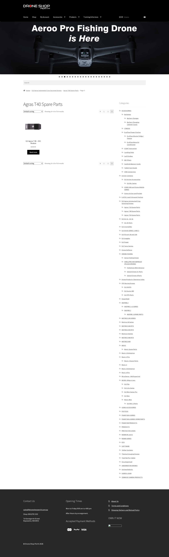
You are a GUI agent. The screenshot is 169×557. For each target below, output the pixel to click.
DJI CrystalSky (127, 227)
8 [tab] (78, 76)
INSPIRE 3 (125, 303)
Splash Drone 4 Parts (134, 276)
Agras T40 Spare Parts (71, 90)
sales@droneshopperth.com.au (35, 509)
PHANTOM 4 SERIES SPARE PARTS (133, 419)
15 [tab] (96, 76)
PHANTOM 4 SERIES (128, 415)
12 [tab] (88, 76)
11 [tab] (85, 76)
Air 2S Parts (128, 223)
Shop (34, 17)
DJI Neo (127, 396)
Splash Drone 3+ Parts (135, 272)
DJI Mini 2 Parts (132, 404)
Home (25, 17)
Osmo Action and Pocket (133, 193)
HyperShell (125, 299)
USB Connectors (130, 172)
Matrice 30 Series (128, 322)
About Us (115, 501)
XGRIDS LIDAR (126, 473)
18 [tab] (104, 76)
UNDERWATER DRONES (129, 466)
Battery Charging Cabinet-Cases (133, 123)
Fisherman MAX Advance (135, 268)
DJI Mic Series (132, 183)
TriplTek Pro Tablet (128, 458)
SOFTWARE (125, 446)
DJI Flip (126, 384)
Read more (33, 152)
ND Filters (127, 160)
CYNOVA (127, 128)
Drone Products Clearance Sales (133, 279)
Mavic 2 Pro (126, 357)
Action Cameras (127, 176)
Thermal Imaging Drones (130, 454)
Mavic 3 (124, 365)
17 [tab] (101, 76)
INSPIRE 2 (127, 310)
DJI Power (125, 242)
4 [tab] (67, 76)
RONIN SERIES (126, 439)
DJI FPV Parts (129, 295)
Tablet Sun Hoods (130, 168)
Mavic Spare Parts (130, 349)
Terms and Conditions (120, 506)
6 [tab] (72, 76)
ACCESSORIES (126, 111)
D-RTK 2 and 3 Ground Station (132, 197)
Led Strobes (128, 156)
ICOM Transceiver (130, 148)
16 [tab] (99, 76)
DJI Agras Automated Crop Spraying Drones (47, 90)
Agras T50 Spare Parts (132, 215)
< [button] (3, 47)
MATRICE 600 (126, 341)
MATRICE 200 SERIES (129, 318)
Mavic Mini (128, 400)
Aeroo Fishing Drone (131, 258)
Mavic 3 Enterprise (128, 369)
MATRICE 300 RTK (128, 326)
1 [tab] (59, 76)
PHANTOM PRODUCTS (129, 423)
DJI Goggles (126, 238)
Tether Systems (127, 450)
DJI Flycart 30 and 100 (129, 234)
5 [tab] (70, 76)
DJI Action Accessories (132, 179)
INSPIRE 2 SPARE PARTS (135, 314)
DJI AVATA (127, 287)
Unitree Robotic (127, 469)
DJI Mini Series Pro (130, 392)
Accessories (57, 17)
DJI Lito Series (129, 388)
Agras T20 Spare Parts (132, 207)
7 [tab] (75, 76)
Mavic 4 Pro (126, 373)
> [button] (166, 47)
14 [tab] (93, 76)
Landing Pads (129, 152)
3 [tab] (64, 76)
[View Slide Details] (84, 48)
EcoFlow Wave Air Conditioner (133, 143)
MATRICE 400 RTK (128, 338)
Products (72, 17)
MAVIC (124, 345)
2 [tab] (62, 76)
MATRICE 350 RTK (128, 330)
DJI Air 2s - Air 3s (127, 219)
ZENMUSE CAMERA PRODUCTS (132, 477)
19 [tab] (107, 76)
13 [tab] (91, 76)
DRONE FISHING (127, 254)
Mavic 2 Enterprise (128, 353)
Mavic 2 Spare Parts (131, 361)
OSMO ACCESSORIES (129, 407)
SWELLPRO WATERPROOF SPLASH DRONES (133, 263)
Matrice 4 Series (127, 334)
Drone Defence (127, 250)
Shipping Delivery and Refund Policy (125, 510)
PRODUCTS (126, 427)
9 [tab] (80, 76)
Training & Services (90, 17)
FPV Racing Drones (128, 283)
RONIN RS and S (127, 435)
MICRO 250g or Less (128, 380)
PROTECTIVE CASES (128, 431)
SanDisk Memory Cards (132, 164)
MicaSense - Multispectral (131, 376)
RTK (123, 442)
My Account (108, 7)
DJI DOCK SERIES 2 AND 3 (130, 231)
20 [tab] (109, 76)
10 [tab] (83, 76)
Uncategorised (127, 462)
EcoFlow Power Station (132, 132)
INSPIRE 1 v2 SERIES (131, 307)
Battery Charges (133, 118)
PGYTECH (125, 411)
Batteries (127, 114)
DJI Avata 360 (129, 291)
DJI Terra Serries (127, 246)
